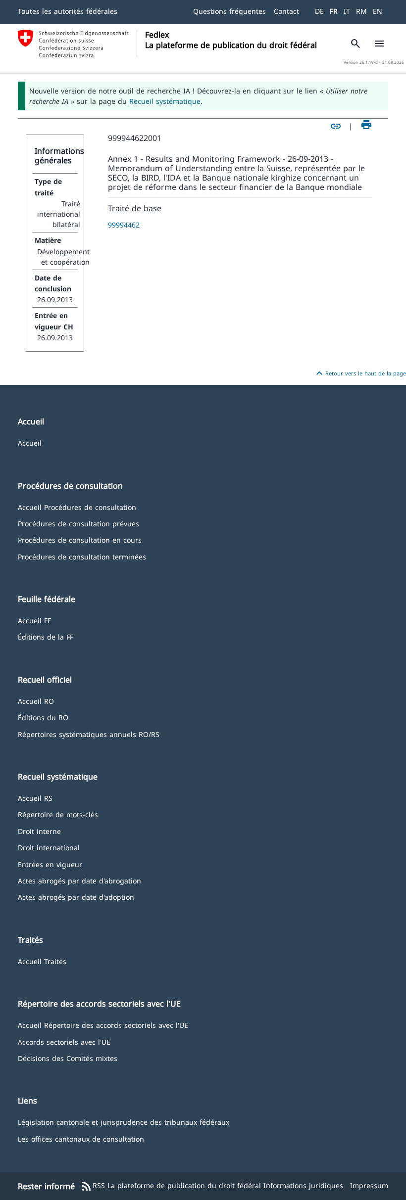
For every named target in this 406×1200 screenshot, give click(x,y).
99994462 (124, 225)
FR (334, 11)
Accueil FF (34, 620)
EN (377, 11)
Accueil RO (36, 700)
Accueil (30, 442)
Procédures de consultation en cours (80, 539)
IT (347, 11)
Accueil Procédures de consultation (77, 507)
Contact (286, 11)
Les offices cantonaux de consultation (81, 1138)
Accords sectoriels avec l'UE (64, 1041)
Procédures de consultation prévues (78, 523)
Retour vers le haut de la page (359, 373)
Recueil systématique (165, 101)
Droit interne (39, 831)
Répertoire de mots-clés (58, 814)
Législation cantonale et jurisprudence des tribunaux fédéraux (123, 1121)
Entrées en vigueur (50, 864)
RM (361, 11)
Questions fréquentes (229, 11)
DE (319, 11)
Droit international (49, 847)
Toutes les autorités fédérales (67, 11)
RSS (93, 1186)
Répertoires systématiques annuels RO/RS (88, 734)
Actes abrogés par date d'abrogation (79, 880)
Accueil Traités (42, 961)
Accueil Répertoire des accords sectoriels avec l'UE (103, 1024)
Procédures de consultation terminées (82, 556)
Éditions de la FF (45, 636)
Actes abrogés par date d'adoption (76, 896)
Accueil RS (35, 797)
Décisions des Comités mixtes (67, 1058)
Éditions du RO (43, 717)
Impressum (369, 1185)
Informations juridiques (303, 1185)
